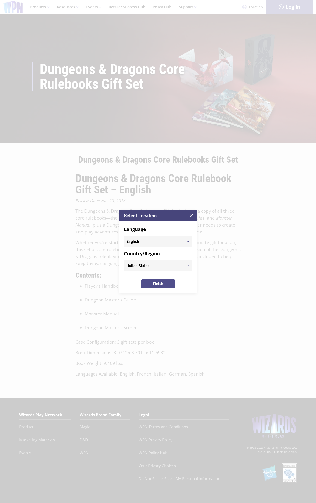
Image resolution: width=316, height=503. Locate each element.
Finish (158, 283)
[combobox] (153, 241)
